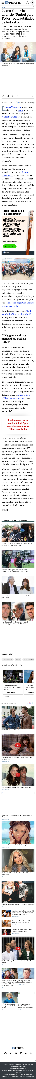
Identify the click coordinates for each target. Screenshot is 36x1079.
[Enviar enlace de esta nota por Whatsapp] (13, 96)
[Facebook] (5, 1053)
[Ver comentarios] (33, 8)
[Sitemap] (31, 1053)
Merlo (17, 659)
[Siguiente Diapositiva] (33, 681)
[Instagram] (21, 1053)
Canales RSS (4, 1060)
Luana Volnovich (7, 659)
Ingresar (27, 2)
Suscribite (10, 246)
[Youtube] (16, 1054)
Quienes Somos (13, 1060)
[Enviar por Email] (18, 96)
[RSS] (26, 1054)
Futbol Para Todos (29, 659)
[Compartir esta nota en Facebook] (3, 96)
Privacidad (30, 1060)
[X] (11, 1053)
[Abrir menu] (3, 2)
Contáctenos (22, 1060)
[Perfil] (18, 1049)
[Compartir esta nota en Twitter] (8, 96)
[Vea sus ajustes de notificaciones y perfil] (32, 2)
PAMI (20, 110)
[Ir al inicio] (13, 2)
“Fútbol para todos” (11, 116)
